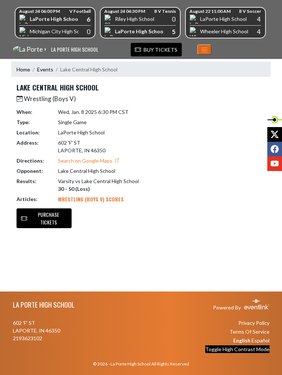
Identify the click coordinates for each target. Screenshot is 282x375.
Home (23, 69)
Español (261, 340)
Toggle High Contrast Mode (237, 349)
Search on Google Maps (85, 160)
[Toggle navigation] (204, 49)
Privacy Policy (254, 323)
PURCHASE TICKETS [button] (48, 218)
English (241, 340)
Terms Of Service (249, 331)
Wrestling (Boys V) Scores (91, 199)
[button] (156, 50)
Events (45, 69)
